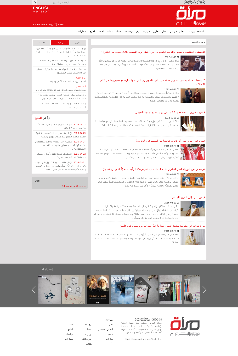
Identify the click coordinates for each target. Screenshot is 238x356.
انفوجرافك (87, 339)
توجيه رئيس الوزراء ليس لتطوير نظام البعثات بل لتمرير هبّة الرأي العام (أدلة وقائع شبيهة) (154, 169)
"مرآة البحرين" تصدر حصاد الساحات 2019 (198, 282)
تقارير (156, 31)
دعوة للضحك (52, 278)
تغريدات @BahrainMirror (74, 186)
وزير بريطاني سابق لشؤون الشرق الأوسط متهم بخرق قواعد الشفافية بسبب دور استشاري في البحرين (62, 96)
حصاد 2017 (150, 278)
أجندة (101, 31)
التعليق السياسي (177, 31)
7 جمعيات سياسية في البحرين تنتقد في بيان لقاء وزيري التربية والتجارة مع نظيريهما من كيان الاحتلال (152, 82)
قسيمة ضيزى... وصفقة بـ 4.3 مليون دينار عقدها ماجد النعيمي (170, 112)
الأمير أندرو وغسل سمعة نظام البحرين (68, 79)
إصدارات (82, 31)
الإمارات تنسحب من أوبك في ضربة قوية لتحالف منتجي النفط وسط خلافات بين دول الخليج (61, 134)
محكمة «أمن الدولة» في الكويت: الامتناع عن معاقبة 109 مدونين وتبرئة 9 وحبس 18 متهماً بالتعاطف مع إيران (60, 145)
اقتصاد (119, 31)
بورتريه (88, 334)
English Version (41, 9)
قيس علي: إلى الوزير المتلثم (188, 197)
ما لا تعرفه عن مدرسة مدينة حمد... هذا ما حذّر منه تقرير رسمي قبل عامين (162, 225)
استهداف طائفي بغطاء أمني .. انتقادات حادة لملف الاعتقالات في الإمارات (61, 155)
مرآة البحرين (191, 16)
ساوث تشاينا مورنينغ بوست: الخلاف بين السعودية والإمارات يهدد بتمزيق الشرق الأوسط (63, 62)
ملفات (110, 31)
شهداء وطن (101, 278)
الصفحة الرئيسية (196, 31)
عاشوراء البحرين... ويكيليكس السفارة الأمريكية (125, 282)
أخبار (164, 31)
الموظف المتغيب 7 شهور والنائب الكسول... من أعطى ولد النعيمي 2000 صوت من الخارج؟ (153, 51)
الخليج (92, 31)
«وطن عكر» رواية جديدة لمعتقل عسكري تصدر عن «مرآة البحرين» (174, 284)
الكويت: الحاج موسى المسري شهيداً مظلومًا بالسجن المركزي (62, 126)
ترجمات (129, 31)
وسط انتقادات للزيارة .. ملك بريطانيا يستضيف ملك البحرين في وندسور (63, 105)
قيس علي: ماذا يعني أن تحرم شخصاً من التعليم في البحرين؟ (170, 140)
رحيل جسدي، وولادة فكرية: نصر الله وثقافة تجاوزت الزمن (60, 88)
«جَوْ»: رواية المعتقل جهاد (77, 280)
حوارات (146, 31)
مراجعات (69, 334)
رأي (138, 31)
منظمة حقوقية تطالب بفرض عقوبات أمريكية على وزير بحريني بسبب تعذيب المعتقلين (61, 70)
